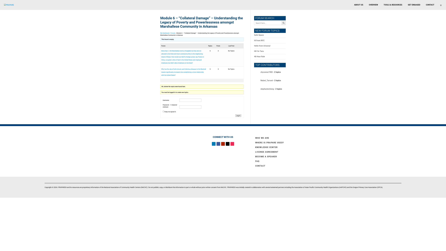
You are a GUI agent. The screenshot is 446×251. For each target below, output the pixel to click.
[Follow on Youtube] (223, 144)
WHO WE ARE (262, 138)
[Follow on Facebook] (218, 144)
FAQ (257, 161)
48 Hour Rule (259, 56)
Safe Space (259, 35)
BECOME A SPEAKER (266, 156)
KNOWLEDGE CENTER (266, 147)
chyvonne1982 (267, 72)
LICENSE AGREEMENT (266, 152)
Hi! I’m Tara (259, 51)
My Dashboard (164, 33)
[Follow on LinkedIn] (214, 144)
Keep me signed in (170, 112)
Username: (166, 100)
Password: (166, 105)
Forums (173, 33)
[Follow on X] (228, 144)
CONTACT (260, 166)
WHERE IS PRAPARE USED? (269, 143)
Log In (238, 115)
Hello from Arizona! (262, 46)
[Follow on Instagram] (232, 144)
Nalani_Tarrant (267, 80)
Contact (430, 5)
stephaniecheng (267, 89)
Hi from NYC (259, 40)
